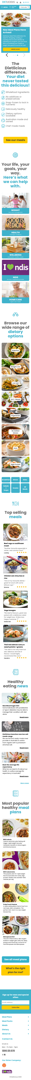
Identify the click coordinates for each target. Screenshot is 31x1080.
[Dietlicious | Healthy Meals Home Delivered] (8, 3)
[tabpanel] (15, 33)
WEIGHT (15, 211)
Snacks (15, 489)
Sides (25, 480)
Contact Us (7, 1039)
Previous (7, 55)
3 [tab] (17, 55)
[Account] (20, 2)
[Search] (17, 2)
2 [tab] (15, 55)
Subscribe (15, 1008)
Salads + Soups (6, 488)
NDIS (15, 278)
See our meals (15, 140)
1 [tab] (13, 55)
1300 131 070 (8, 1051)
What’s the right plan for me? (15, 970)
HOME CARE (15, 301)
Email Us (5, 1044)
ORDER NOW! (15, 49)
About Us (6, 1034)
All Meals (25, 489)
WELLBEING (15, 256)
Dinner (15, 480)
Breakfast (6, 480)
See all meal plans (15, 960)
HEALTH (15, 234)
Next (23, 55)
